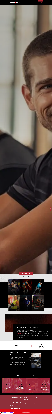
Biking (22, 292)
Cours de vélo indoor (19, 334)
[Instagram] (50, 208)
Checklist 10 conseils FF (20, 389)
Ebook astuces (32, 389)
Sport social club (26, 273)
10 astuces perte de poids (8, 389)
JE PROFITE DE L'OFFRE (26, 412)
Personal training (25, 308)
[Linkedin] (50, 209)
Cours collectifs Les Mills (20, 333)
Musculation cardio (13, 308)
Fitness (11, 292)
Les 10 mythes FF (44, 389)
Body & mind (35, 292)
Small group (35, 308)
